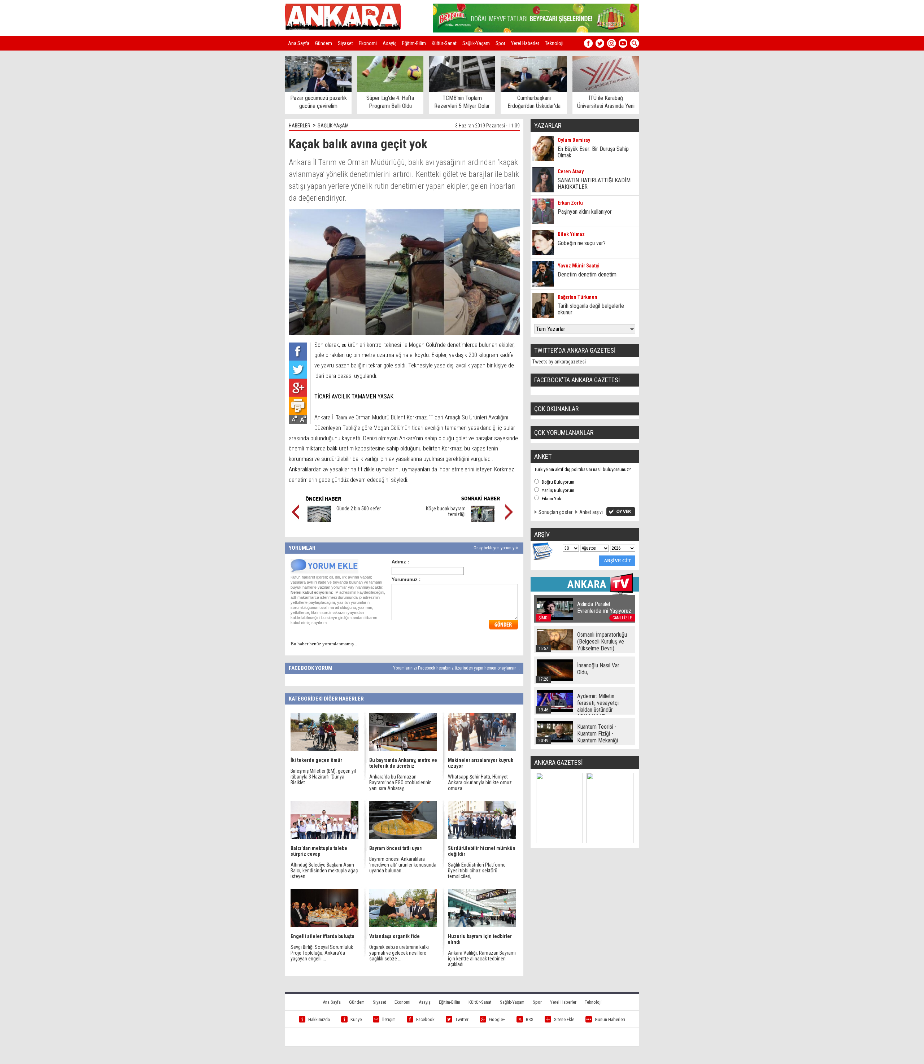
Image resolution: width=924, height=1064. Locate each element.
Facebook (425, 1019)
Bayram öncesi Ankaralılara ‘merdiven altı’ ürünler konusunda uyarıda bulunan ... (402, 864)
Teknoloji (554, 43)
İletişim (389, 1019)
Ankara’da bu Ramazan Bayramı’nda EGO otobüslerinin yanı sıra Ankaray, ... (400, 782)
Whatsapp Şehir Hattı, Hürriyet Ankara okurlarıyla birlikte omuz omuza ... (480, 782)
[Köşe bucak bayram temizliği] (482, 520)
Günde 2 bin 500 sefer (358, 508)
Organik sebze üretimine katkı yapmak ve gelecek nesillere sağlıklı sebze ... (399, 952)
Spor (500, 43)
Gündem (323, 43)
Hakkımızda (319, 1019)
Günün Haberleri (610, 1019)
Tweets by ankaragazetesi (559, 362)
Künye (356, 1019)
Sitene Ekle (564, 1019)
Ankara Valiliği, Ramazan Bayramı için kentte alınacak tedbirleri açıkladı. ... (482, 958)
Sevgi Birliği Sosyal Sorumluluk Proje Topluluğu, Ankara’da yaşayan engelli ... (322, 952)
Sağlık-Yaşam (476, 43)
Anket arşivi (591, 512)
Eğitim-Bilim (414, 43)
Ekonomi (368, 43)
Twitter (461, 1019)
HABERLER (299, 125)
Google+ (497, 1019)
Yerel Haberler (525, 43)
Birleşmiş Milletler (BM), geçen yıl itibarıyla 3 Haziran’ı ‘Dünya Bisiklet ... (323, 776)
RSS (529, 1019)
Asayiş (389, 43)
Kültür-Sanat (444, 43)
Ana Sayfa (298, 43)
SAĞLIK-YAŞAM (333, 125)
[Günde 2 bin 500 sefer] (319, 520)
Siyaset (345, 43)
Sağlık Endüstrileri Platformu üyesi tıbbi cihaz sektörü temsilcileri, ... (477, 870)
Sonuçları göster (555, 512)
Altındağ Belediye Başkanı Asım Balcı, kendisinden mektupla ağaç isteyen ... (324, 870)
